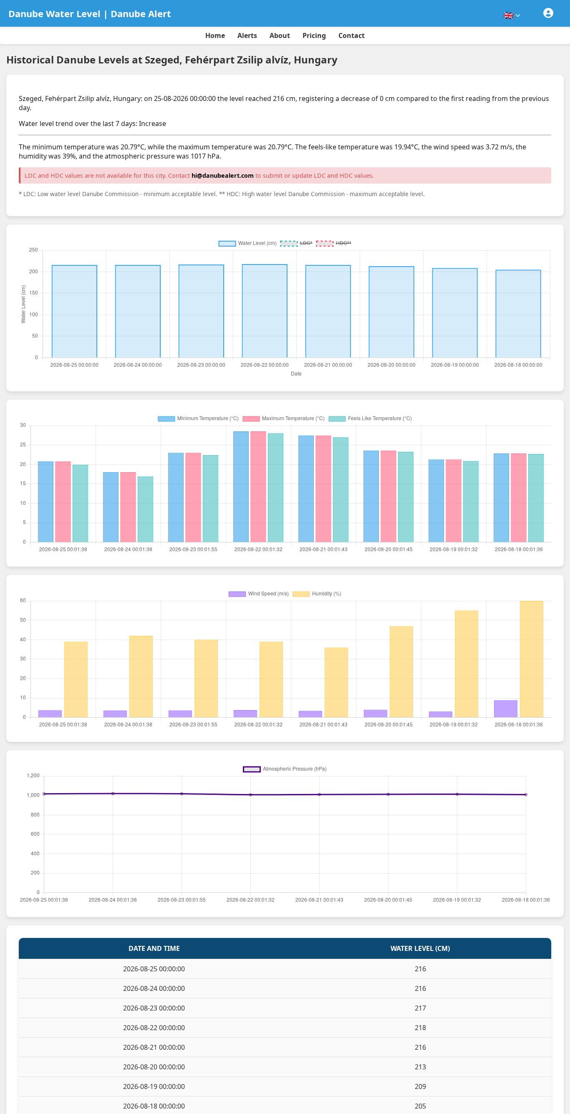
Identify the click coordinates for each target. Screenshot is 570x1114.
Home (215, 35)
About (280, 35)
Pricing (314, 35)
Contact (351, 35)
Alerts (247, 35)
